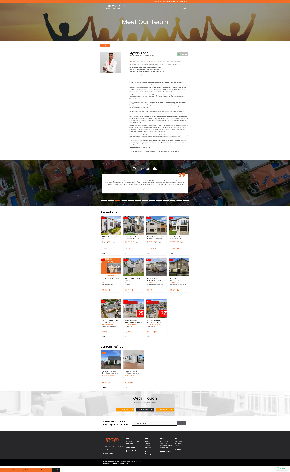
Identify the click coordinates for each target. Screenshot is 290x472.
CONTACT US (124, 409)
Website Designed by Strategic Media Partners (115, 463)
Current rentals (164, 441)
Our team (178, 443)
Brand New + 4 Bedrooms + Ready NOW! (132, 239)
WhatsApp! (183, 54)
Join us (177, 445)
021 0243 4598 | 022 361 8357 (139, 61)
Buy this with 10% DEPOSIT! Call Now (154, 279)
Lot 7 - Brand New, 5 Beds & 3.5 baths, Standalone (132, 280)
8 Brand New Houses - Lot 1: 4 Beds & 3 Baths (155, 321)
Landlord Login (164, 447)
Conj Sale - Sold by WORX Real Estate (177, 238)
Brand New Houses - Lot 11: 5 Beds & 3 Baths (133, 321)
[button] (184, 8)
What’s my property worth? (133, 441)
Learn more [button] (48, 469)
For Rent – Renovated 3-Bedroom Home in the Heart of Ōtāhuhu (110, 373)
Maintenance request (166, 445)
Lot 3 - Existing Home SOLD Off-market (110, 321)
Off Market (148, 447)
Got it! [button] (56, 469)
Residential (148, 441)
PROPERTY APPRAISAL (144, 409)
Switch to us (163, 443)
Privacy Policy (107, 457)
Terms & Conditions (114, 457)
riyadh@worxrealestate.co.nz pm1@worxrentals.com (166, 61)
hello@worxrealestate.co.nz (171, 1)
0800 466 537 (184, 1)
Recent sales (129, 443)
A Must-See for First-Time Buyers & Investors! (110, 239)
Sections (147, 443)
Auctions (147, 445)
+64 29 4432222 (158, 1)
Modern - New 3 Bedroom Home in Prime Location (131, 373)
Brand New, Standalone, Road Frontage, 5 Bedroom (178, 280)
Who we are (178, 441)
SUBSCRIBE (181, 423)
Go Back (105, 45)
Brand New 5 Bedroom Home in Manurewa (156, 238)
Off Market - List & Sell (110, 278)
